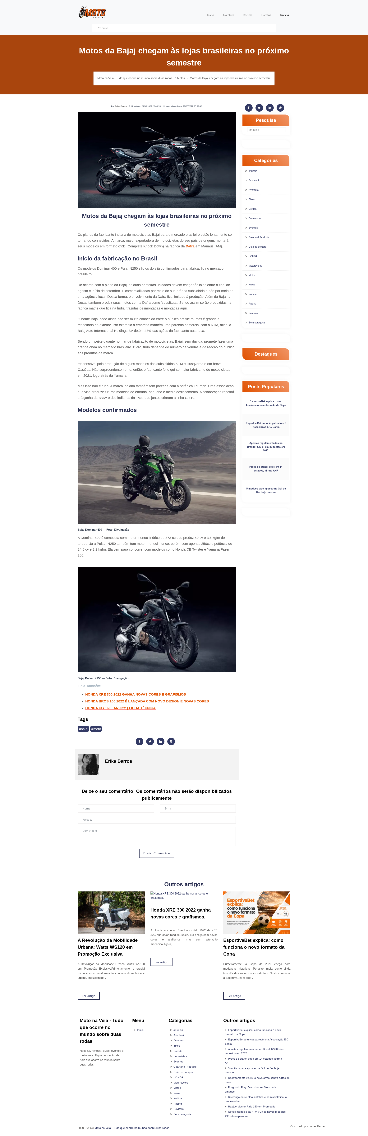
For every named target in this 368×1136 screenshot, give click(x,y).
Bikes (252, 199)
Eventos (253, 227)
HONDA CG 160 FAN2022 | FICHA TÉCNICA (120, 708)
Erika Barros (121, 106)
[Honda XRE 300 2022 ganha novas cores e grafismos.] (184, 895)
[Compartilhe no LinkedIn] (160, 741)
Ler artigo (88, 996)
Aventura (254, 189)
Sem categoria (257, 322)
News (252, 284)
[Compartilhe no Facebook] (139, 741)
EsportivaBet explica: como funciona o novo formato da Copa (266, 403)
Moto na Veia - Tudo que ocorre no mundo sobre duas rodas (131, 1127)
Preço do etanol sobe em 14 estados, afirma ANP (266, 468)
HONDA (253, 256)
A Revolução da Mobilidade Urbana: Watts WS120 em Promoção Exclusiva (108, 947)
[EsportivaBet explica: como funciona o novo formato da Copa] (256, 912)
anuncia (253, 170)
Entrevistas (255, 218)
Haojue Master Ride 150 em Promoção (251, 1106)
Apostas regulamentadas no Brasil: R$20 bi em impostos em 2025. (266, 447)
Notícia (252, 294)
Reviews (253, 313)
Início (140, 1029)
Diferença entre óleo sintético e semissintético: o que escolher (256, 1099)
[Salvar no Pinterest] (171, 741)
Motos (252, 275)
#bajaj (83, 729)
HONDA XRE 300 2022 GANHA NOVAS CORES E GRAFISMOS (135, 694)
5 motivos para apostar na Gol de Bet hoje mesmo (266, 490)
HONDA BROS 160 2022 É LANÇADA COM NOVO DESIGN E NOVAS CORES (147, 701)
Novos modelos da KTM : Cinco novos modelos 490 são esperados (255, 1114)
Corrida (252, 208)
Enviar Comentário (156, 853)
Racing (252, 303)
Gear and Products (259, 237)
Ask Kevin (254, 180)
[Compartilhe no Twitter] (150, 741)
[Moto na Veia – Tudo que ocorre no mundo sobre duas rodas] (92, 12)
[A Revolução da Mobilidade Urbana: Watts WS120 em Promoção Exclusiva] (111, 912)
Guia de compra (257, 246)
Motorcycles (255, 265)
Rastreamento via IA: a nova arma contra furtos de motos (257, 1080)
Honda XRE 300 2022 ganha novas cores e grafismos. (180, 913)
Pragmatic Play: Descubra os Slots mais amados (250, 1089)
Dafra (190, 246)
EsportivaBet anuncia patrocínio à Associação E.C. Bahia (266, 425)
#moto (96, 729)
